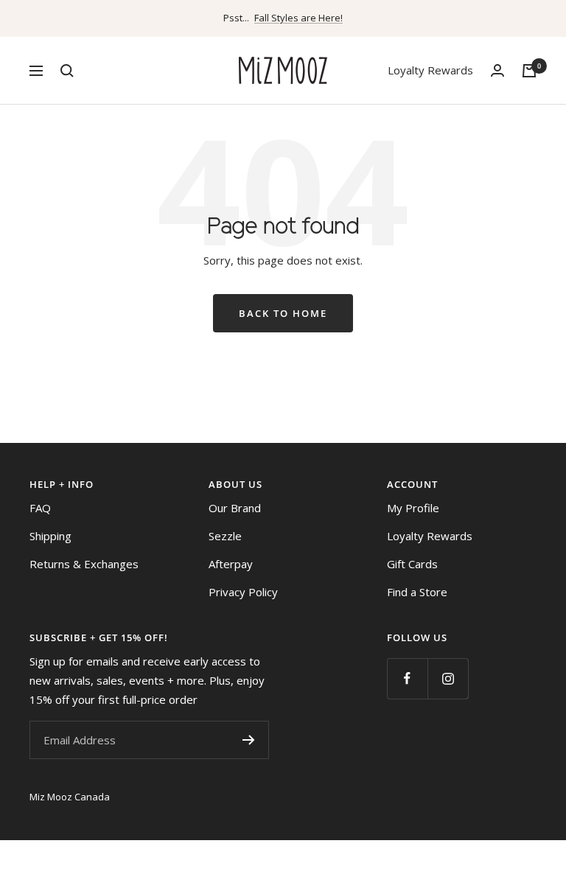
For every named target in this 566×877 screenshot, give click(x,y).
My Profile (413, 507)
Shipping (50, 535)
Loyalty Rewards (430, 70)
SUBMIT (248, 740)
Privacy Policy (243, 591)
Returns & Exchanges (84, 563)
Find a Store (417, 591)
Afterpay (231, 563)
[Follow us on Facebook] (407, 678)
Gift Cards (412, 563)
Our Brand (235, 507)
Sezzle (225, 535)
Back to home (283, 313)
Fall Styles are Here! (298, 17)
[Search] (67, 70)
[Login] (497, 70)
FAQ (40, 507)
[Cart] (529, 70)
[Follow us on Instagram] (447, 678)
